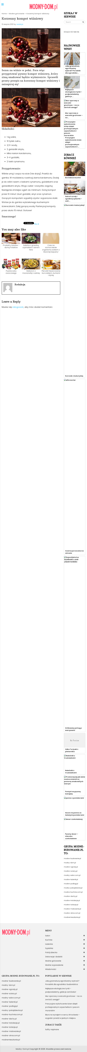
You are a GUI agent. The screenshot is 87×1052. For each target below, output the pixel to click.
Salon (47, 935)
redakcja (19, 24)
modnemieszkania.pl (72, 917)
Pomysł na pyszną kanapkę (73, 792)
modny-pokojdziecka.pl (73, 888)
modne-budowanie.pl (72, 858)
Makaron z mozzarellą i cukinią (31, 272)
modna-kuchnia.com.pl (73, 892)
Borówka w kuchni (73, 178)
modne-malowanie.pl (72, 909)
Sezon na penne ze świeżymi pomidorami (74, 814)
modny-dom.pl (70, 863)
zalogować (18, 307)
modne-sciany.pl (70, 871)
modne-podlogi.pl (71, 884)
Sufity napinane (52, 1029)
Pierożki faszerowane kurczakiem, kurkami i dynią (51, 273)
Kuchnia (48, 940)
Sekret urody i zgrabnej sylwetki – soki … (73, 198)
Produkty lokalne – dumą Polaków (11, 246)
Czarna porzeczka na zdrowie (74, 552)
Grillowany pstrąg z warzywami (73, 729)
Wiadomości (50, 969)
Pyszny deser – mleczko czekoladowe (71, 836)
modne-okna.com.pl (72, 913)
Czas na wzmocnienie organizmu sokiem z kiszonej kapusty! (51, 248)
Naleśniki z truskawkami (71, 771)
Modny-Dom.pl (22, 1049)
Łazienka (49, 944)
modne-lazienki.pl (71, 879)
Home (4, 13)
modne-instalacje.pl (72, 900)
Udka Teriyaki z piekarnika (71, 750)
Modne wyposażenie (54, 965)
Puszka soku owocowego (11, 272)
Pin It (36, 224)
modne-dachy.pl (70, 896)
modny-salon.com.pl (72, 875)
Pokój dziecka (51, 952)
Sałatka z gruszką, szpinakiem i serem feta (31, 247)
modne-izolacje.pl (71, 905)
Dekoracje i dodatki (53, 956)
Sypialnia (49, 948)
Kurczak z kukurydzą (74, 376)
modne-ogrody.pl (71, 867)
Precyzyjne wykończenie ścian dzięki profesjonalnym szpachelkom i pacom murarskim (62, 1007)
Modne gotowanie (16, 13)
